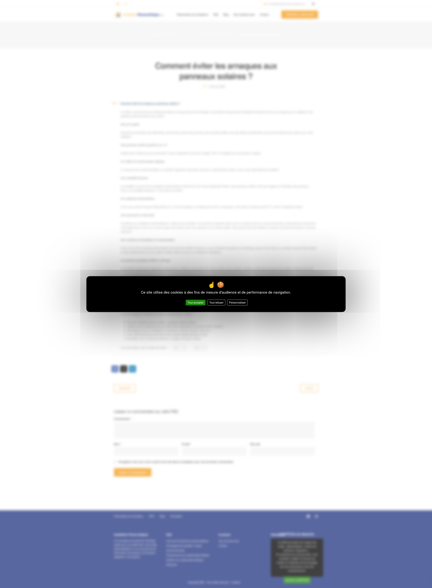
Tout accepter (195, 302)
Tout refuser (216, 302)
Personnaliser (237, 302)
